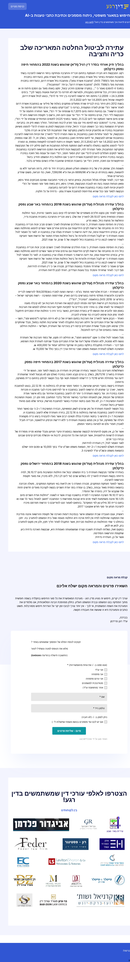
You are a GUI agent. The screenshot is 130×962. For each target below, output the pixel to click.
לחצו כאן (89, 22)
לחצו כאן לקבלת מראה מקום (108, 196)
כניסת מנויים (17, 6)
